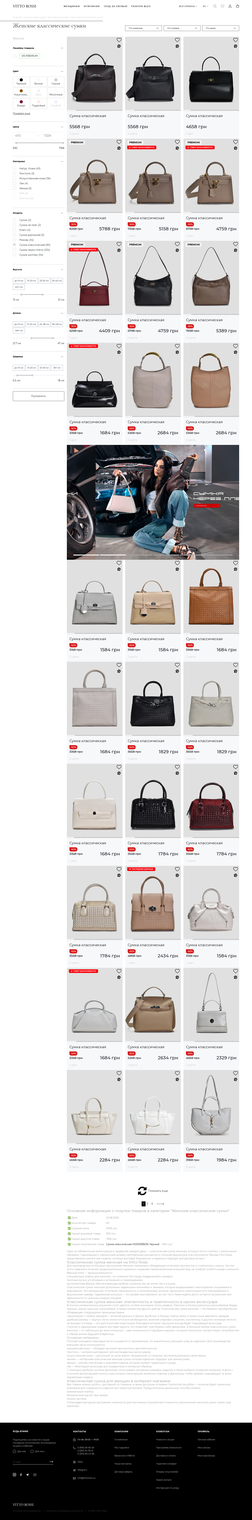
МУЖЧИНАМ (92, 6)
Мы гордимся (122, 1447)
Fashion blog (141, 6)
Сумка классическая (87, 116)
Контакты (79, 1431)
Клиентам (162, 1431)
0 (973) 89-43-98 (85, 1453)
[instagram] (14, 1474)
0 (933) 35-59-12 (85, 1450)
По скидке (173, 28)
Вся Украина (187, 6)
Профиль (203, 1431)
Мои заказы (204, 1447)
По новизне (135, 28)
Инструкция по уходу (167, 1488)
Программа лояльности (168, 1447)
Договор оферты (123, 1471)
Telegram (82, 1470)
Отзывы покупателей (167, 1471)
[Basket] (237, 6)
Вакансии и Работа (125, 1455)
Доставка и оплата (166, 1455)
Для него (40, 1451)
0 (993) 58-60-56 (85, 1447)
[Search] (215, 6)
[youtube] (35, 1474)
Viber (80, 1462)
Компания (121, 1431)
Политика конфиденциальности (64, 1510)
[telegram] (27, 1475)
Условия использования (27, 1510)
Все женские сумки (58, 17)
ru (204, 6)
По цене (210, 28)
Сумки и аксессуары (34, 17)
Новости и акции (165, 1439)
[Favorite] (222, 6)
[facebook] (21, 1474)
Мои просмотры (206, 1455)
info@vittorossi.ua (86, 1478)
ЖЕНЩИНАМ (72, 6)
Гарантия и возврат (166, 1463)
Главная (17, 17)
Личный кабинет (206, 1439)
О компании (121, 1439)
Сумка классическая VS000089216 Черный (132, 1244)
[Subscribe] (50, 1462)
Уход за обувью (115, 6)
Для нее (21, 1451)
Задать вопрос (164, 1480)
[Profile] (230, 6)
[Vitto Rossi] (24, 6)
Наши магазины (123, 1463)
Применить (38, 396)
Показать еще (158, 1190)
